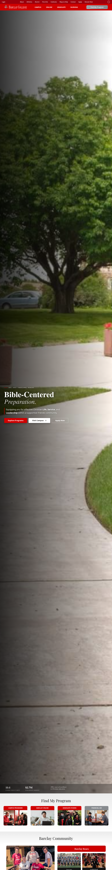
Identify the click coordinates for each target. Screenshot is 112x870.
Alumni (37, 2)
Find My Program (97, 7)
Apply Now (60, 420)
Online (49, 7)
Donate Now (89, 2)
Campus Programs (15, 808)
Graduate (61, 7)
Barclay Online (42, 808)
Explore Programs (15, 420)
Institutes (54, 2)
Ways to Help (64, 2)
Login (3, 2)
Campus (38, 7)
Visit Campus (38, 420)
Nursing (74, 7)
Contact (73, 2)
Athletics (29, 2)
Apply (80, 2)
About (22, 2)
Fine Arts (45, 2)
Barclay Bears (81, 848)
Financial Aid (96, 808)
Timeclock (108, 2)
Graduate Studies (69, 808)
